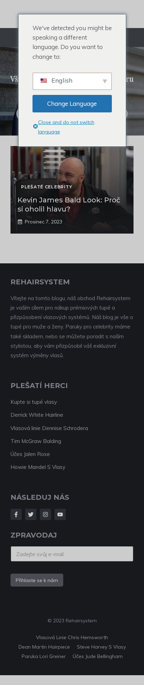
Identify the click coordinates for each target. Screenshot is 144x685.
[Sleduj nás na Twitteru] (30, 514)
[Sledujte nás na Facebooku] (16, 514)
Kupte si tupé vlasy (33, 402)
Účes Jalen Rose (30, 454)
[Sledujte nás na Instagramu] (45, 514)
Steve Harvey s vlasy (101, 647)
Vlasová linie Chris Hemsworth (72, 637)
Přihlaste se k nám (37, 580)
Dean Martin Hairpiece (44, 647)
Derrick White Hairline (36, 414)
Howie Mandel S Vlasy (37, 467)
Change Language (72, 103)
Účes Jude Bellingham (98, 656)
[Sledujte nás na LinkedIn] (60, 514)
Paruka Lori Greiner (44, 656)
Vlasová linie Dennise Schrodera (49, 428)
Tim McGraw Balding (35, 441)
